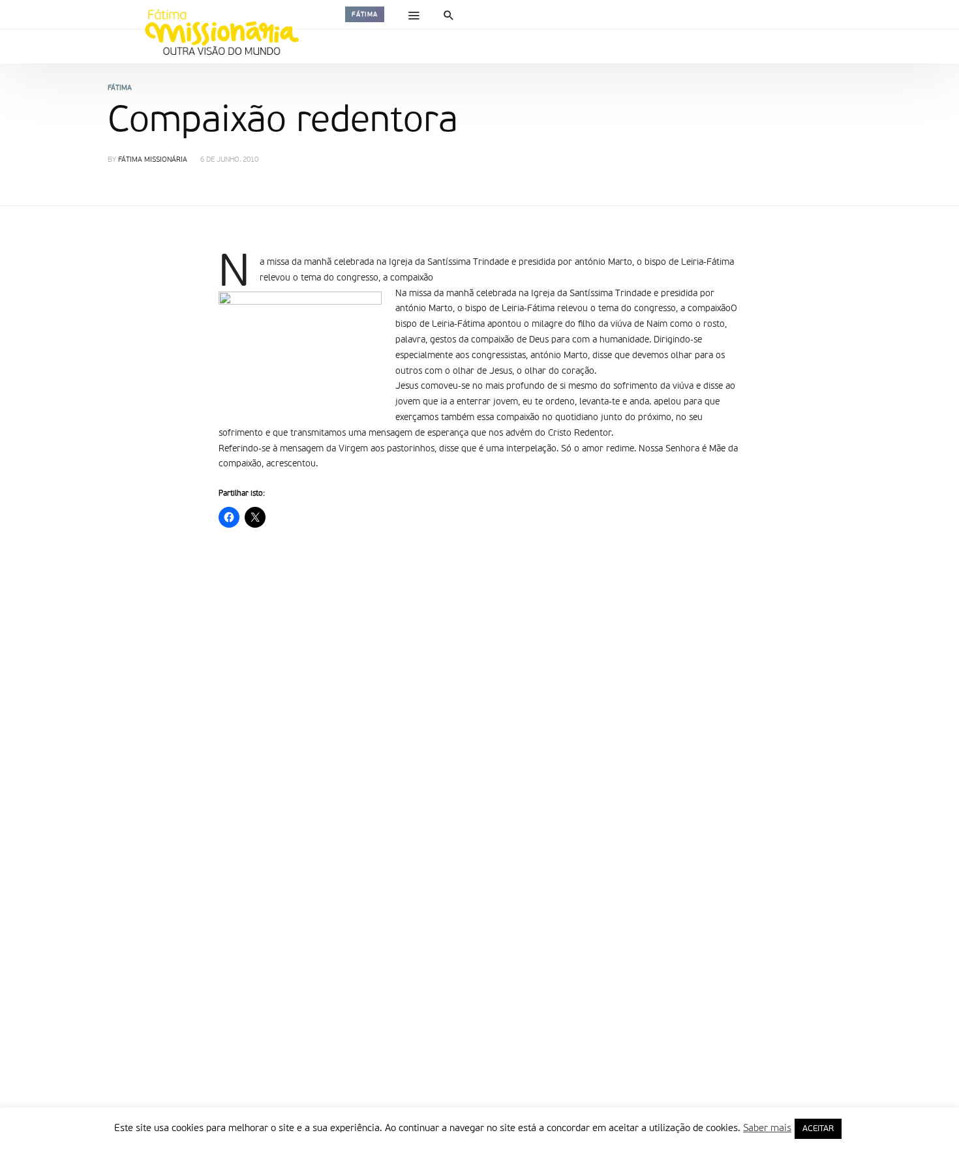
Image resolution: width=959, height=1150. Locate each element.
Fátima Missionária (152, 160)
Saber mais (767, 1128)
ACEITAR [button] (818, 1129)
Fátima (365, 14)
